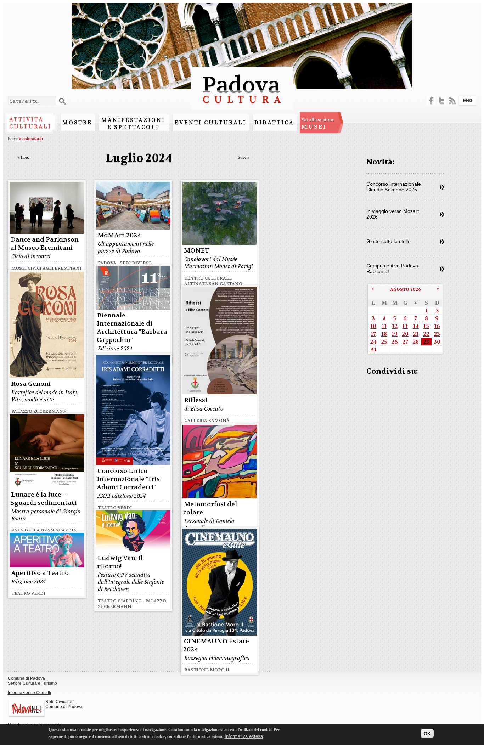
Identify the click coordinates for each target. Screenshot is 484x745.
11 (384, 326)
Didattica (274, 122)
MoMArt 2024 (119, 235)
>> (442, 187)
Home (13, 138)
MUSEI (318, 123)
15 (426, 326)
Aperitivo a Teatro (40, 573)
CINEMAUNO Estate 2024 (216, 645)
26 (394, 341)
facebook (431, 100)
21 (415, 334)
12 (395, 326)
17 (373, 334)
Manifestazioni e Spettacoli (133, 124)
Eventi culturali (210, 122)
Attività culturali (30, 123)
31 (373, 349)
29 (426, 341)
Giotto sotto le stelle (388, 241)
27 (405, 341)
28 (415, 341)
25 (384, 341)
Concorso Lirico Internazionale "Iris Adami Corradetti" (128, 479)
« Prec (23, 157)
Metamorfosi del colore (210, 508)
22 (426, 334)
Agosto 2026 (405, 289)
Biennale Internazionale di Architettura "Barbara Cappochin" (132, 327)
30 (437, 341)
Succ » (243, 157)
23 (437, 334)
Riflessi (195, 400)
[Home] (242, 106)
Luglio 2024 (139, 158)
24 (373, 341)
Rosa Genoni (31, 384)
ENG (467, 100)
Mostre (77, 122)
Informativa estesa (244, 736)
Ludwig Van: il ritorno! (119, 562)
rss (452, 100)
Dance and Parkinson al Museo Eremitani (44, 244)
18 (384, 334)
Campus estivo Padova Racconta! (392, 268)
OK (427, 733)
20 (405, 334)
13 (405, 326)
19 (395, 334)
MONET (196, 251)
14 (416, 326)
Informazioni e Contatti (29, 692)
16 (437, 326)
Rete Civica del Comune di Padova (64, 704)
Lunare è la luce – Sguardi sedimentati (43, 499)
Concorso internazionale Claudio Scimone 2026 (393, 186)
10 (373, 326)
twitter (441, 100)
